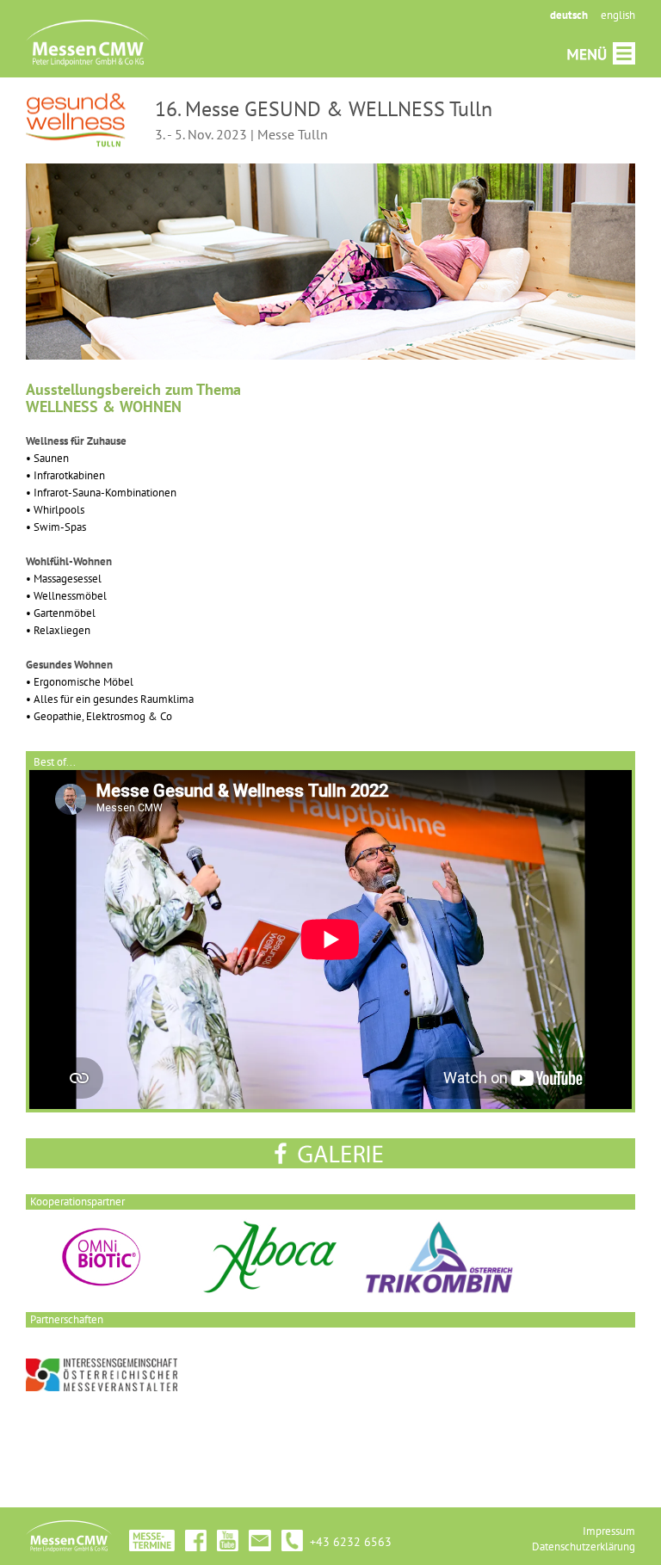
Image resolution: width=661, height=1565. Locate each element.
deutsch (569, 15)
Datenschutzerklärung (583, 1546)
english (618, 15)
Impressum (609, 1531)
